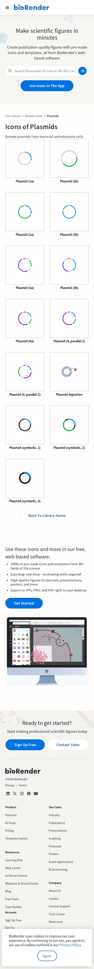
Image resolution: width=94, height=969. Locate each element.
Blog (8, 891)
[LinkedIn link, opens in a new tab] (7, 793)
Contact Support (59, 906)
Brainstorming (58, 869)
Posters (54, 854)
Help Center (13, 868)
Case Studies (13, 907)
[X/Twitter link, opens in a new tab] (14, 793)
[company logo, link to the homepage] (31, 7)
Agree (47, 956)
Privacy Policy (70, 945)
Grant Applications (61, 862)
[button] (7, 7)
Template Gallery (16, 838)
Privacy (10, 785)
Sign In (9, 928)
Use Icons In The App (47, 85)
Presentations (58, 831)
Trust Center (57, 914)
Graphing (55, 838)
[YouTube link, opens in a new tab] (35, 793)
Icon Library (13, 116)
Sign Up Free (25, 744)
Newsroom (56, 922)
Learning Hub (14, 860)
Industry (54, 815)
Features (11, 815)
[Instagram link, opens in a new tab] (21, 793)
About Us (55, 891)
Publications (57, 823)
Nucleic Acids (33, 116)
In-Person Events (16, 876)
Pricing (9, 831)
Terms (23, 785)
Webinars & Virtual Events (21, 883)
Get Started (24, 603)
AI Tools (10, 823)
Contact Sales (68, 744)
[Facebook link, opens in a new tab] (28, 793)
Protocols (55, 846)
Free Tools (12, 899)
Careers (54, 899)
